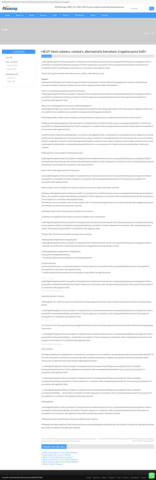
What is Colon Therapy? (53, 464)
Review (10, 69)
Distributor (79, 15)
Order (92, 15)
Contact (104, 15)
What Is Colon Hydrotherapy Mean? (58, 457)
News (31, 15)
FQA (152, 33)
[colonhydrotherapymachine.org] (10, 10)
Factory (66, 15)
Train (55, 15)
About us (19, 15)
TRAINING (10, 74)
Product (43, 15)
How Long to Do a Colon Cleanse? (57, 455)
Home (7, 15)
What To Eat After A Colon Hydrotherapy (60, 452)
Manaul (10, 78)
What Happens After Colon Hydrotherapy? (61, 462)
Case (8, 57)
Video (9, 81)
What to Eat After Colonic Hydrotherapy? (60, 459)
